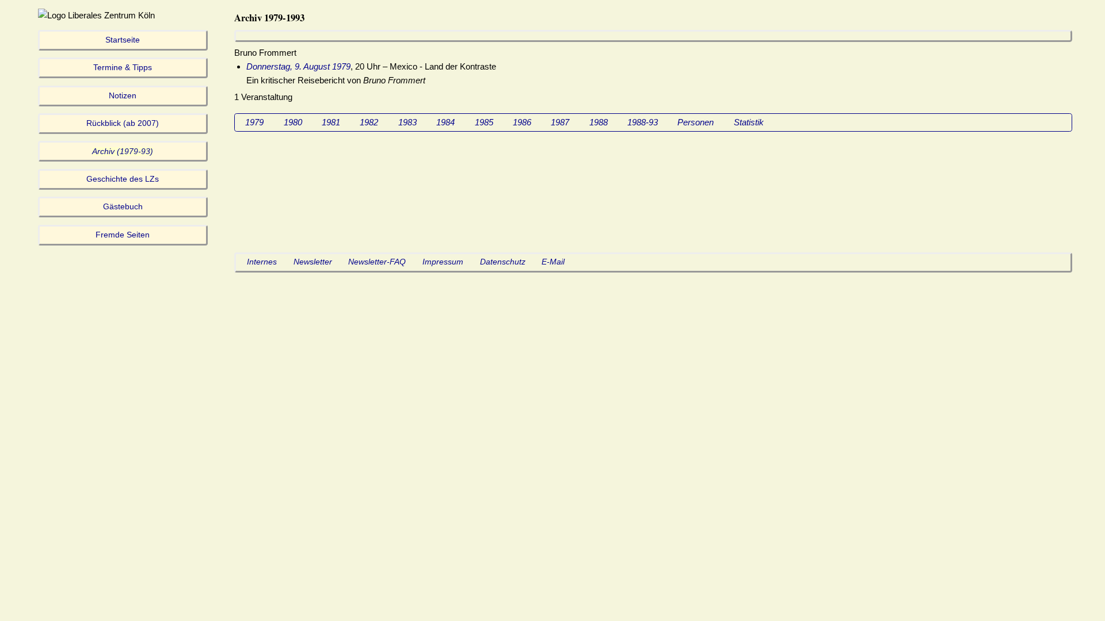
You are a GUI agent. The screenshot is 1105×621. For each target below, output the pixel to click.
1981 (331, 122)
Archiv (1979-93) (122, 151)
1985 (484, 122)
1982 (369, 122)
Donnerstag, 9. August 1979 (298, 66)
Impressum (442, 262)
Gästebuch (123, 206)
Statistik (749, 122)
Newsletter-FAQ (377, 262)
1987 (560, 122)
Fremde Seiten (123, 235)
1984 (445, 122)
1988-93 (642, 122)
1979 (254, 122)
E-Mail (553, 262)
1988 (598, 122)
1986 (522, 122)
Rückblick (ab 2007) (122, 123)
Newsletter (313, 262)
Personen (695, 122)
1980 (293, 122)
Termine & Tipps (122, 67)
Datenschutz (502, 262)
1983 (407, 122)
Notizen (122, 95)
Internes (262, 262)
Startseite (122, 40)
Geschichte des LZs (122, 179)
